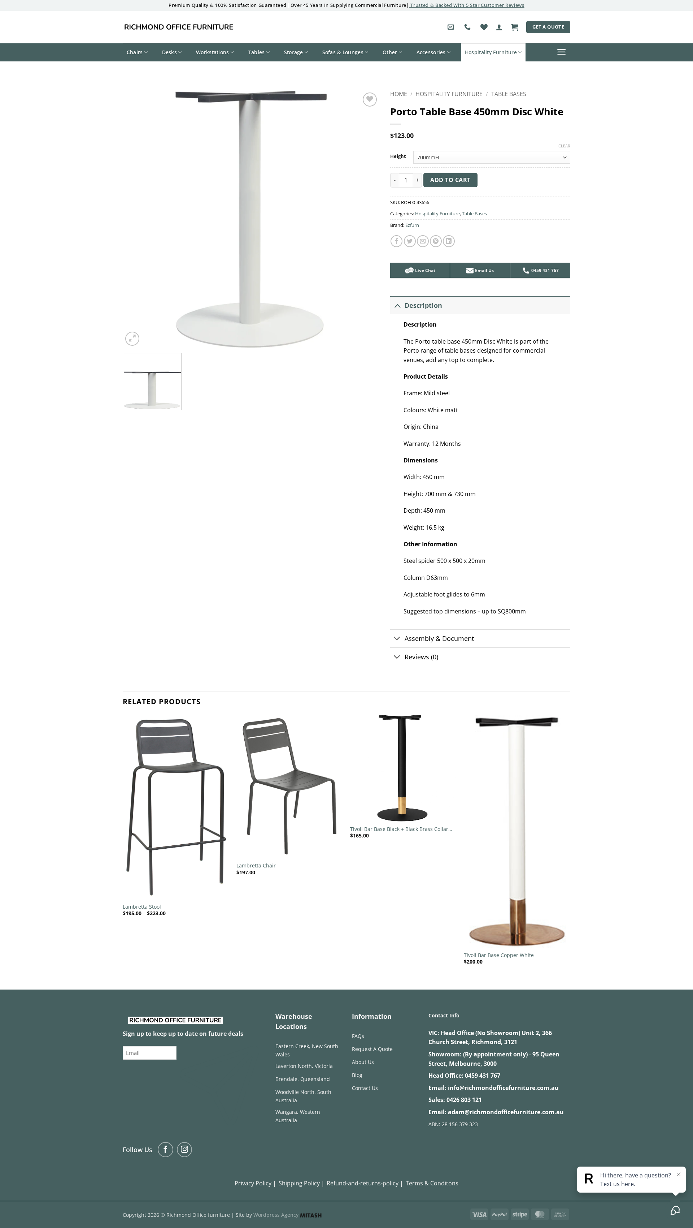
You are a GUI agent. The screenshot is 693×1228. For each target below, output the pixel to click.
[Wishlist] (484, 27)
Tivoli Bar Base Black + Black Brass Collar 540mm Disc (399, 829)
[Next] (570, 846)
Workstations (212, 52)
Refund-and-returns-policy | (365, 1183)
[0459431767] (468, 27)
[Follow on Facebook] (165, 1150)
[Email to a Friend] (423, 241)
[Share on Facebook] (396, 241)
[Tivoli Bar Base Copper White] (517, 831)
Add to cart (450, 180)
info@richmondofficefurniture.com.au (503, 1088)
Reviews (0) (421, 656)
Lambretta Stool (142, 907)
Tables (256, 52)
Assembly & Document (439, 638)
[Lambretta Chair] (289, 786)
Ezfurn (412, 225)
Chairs (135, 52)
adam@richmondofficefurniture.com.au (506, 1112)
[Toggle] (397, 305)
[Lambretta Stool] (176, 807)
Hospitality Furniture (491, 52)
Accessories (431, 52)
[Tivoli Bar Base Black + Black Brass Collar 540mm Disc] (403, 768)
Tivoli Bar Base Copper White (499, 955)
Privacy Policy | (255, 1183)
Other (390, 52)
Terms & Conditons (432, 1183)
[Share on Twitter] (410, 241)
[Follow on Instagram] (184, 1150)
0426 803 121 (464, 1100)
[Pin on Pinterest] (436, 241)
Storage (293, 52)
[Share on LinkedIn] (449, 241)
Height (398, 156)
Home (398, 94)
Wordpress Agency (276, 1214)
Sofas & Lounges (342, 52)
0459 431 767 (482, 1076)
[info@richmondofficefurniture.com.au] (452, 27)
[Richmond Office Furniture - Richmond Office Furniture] (179, 27)
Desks (169, 52)
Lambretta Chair (256, 865)
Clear (564, 145)
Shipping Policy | (301, 1183)
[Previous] (123, 846)
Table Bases (508, 94)
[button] (499, 27)
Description (423, 305)
